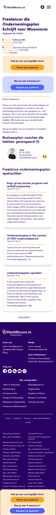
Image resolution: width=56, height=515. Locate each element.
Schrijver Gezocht (35, 479)
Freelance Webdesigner (12, 452)
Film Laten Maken (35, 442)
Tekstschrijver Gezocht (11, 434)
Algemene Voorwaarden (41, 418)
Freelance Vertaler (35, 446)
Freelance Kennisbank (39, 358)
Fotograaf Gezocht (35, 434)
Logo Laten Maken (35, 483)
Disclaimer (17, 418)
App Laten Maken (9, 473)
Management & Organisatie (35, 386)
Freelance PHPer (9, 449)
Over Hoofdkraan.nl (12, 346)
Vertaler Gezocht (9, 463)
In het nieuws (34, 346)
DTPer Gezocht (34, 476)
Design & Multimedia (13, 397)
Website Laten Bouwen (37, 469)
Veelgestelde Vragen (13, 349)
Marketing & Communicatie (10, 391)
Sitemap (27, 418)
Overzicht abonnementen (40, 361)
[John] (12, 153)
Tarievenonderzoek (37, 349)
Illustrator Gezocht (35, 459)
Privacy (7, 418)
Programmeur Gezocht (37, 466)
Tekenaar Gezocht (35, 463)
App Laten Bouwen (10, 466)
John (21, 149)
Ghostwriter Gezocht (11, 479)
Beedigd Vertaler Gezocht (13, 442)
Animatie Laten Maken (11, 456)
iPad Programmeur (10, 469)
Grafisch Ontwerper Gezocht (14, 486)
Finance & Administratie (15, 406)
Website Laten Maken (36, 473)
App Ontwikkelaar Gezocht (38, 449)
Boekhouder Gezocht (36, 486)
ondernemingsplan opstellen (24, 273)
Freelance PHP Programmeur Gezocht (39, 438)
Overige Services (36, 402)
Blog (5, 352)
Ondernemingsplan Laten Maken (41, 452)
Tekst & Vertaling (11, 384)
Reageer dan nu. (10, 132)
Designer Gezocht (10, 483)
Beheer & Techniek (37, 397)
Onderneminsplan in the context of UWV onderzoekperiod (26, 237)
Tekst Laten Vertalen (10, 459)
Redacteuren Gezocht (36, 456)
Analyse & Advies (36, 393)
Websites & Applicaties (14, 402)
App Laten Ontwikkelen (12, 437)
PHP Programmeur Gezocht (13, 446)
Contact (28, 422)
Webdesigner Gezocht (11, 476)
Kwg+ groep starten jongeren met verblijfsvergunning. (27, 185)
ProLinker (27, 335)
